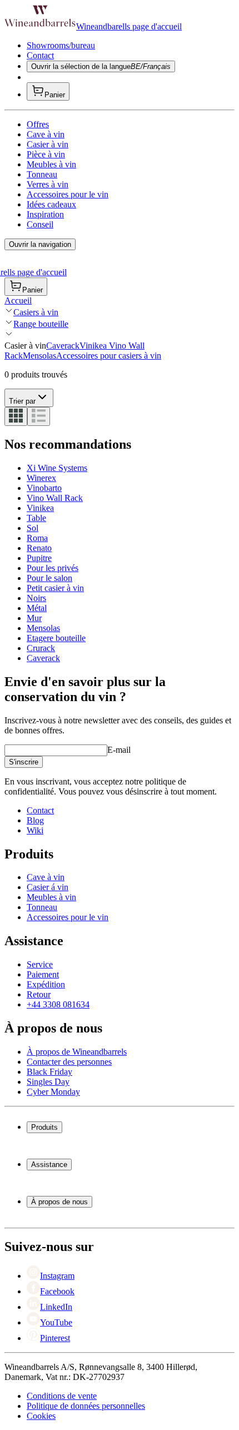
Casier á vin (47, 887)
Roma (37, 538)
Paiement (43, 974)
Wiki (35, 830)
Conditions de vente (62, 1396)
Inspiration (45, 214)
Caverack (62, 345)
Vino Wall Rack (55, 498)
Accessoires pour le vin (67, 194)
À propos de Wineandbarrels (77, 1051)
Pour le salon (49, 578)
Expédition (46, 984)
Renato (39, 548)
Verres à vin (47, 184)
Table (36, 518)
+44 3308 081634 (58, 1004)
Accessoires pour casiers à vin (108, 355)
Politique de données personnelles (86, 1406)
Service (40, 964)
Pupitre (39, 558)
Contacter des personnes (69, 1061)
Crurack (41, 648)
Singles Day (48, 1081)
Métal (37, 608)
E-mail (119, 749)
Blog (35, 820)
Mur (34, 618)
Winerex (41, 478)
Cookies (41, 1416)
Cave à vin (45, 134)
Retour (39, 994)
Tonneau (42, 174)
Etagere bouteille (56, 638)
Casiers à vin (35, 312)
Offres (38, 124)
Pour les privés (52, 568)
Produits (44, 1127)
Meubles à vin (51, 164)
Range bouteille (40, 324)
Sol (32, 528)
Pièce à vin (46, 154)
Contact (40, 55)
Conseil (40, 224)
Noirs (36, 598)
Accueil (18, 300)
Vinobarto (44, 488)
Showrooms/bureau (61, 45)
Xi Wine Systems (57, 468)
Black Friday (49, 1071)
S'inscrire (23, 762)
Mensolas (39, 355)
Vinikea (94, 345)
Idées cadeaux (51, 204)
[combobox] (28, 398)
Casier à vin (47, 144)
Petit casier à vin (55, 588)
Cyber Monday (53, 1091)
